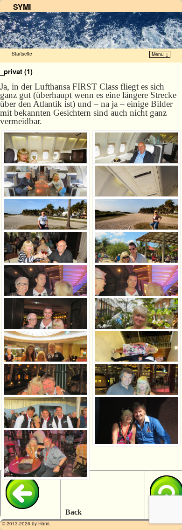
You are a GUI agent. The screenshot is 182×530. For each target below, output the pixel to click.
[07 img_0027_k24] (45, 255)
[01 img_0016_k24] (45, 156)
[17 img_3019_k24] (45, 420)
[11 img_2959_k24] (45, 321)
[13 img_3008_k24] (45, 354)
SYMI (22, 6)
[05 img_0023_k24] (45, 222)
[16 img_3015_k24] (136, 387)
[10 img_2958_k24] (136, 288)
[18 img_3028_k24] (136, 420)
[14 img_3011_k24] (136, 354)
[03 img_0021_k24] (45, 189)
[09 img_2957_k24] (45, 288)
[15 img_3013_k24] (45, 387)
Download (12, 140)
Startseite (22, 53)
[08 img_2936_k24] (136, 255)
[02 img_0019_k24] (136, 156)
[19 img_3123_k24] (45, 453)
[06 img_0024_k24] (136, 222)
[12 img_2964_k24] (136, 321)
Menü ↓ (160, 54)
